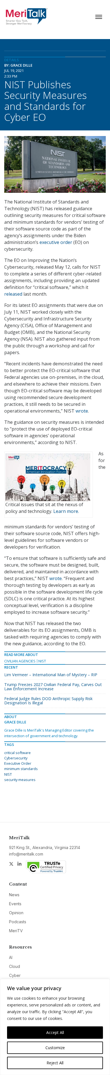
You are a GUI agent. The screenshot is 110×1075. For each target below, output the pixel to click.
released (13, 294)
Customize (55, 1047)
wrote (82, 411)
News (14, 894)
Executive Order (17, 763)
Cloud (14, 966)
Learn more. (66, 511)
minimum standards (21, 768)
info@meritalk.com (26, 854)
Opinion (16, 912)
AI (10, 957)
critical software (17, 752)
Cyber (15, 975)
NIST (42, 661)
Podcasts (17, 921)
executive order (55, 242)
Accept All (55, 1032)
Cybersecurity (15, 758)
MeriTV (16, 930)
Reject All (55, 1062)
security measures (20, 779)
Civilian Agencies (20, 661)
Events (15, 903)
